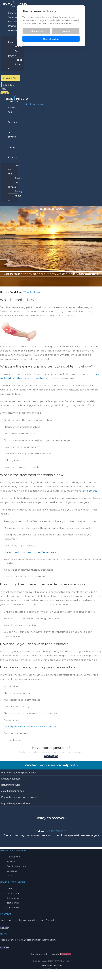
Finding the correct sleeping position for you (30, 726)
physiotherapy (90, 490)
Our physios (14, 21)
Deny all (66, 31)
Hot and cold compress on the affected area (30, 552)
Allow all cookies (51, 39)
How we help (15, 13)
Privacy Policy (51, 969)
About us (13, 30)
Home (3, 292)
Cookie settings (36, 31)
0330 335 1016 (57, 831)
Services (12, 17)
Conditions (16, 292)
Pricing (12, 26)
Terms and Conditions (51, 965)
